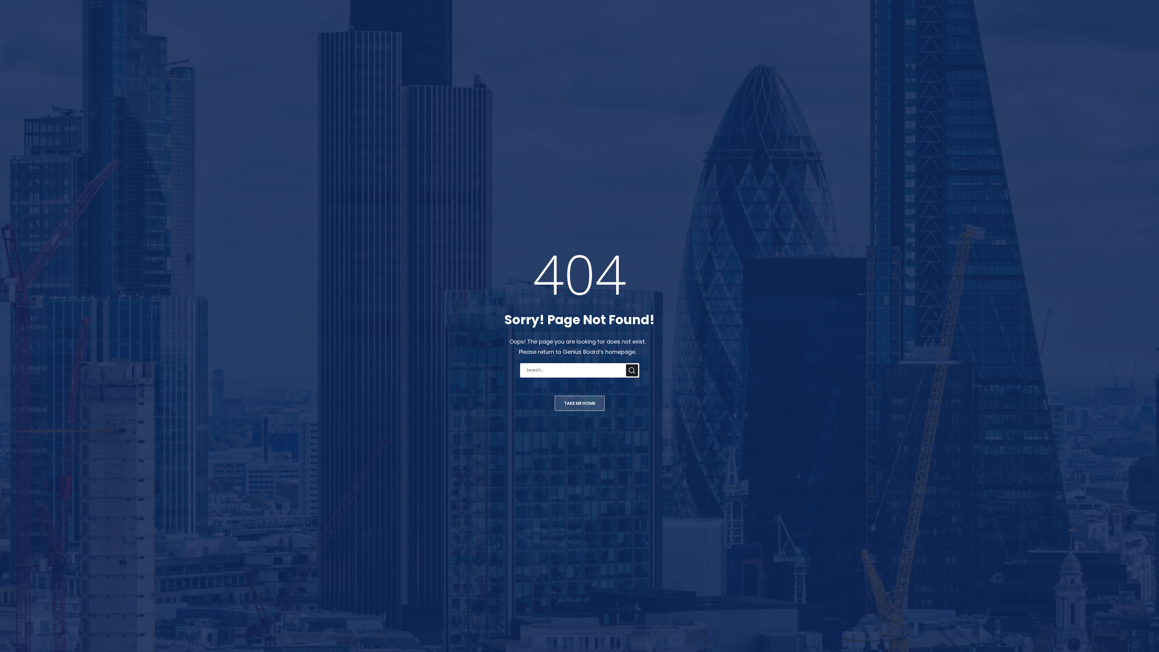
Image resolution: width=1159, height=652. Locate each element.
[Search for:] (579, 369)
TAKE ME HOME (579, 403)
